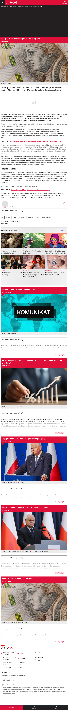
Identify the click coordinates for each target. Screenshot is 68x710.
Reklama (22, 668)
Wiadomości (13, 6)
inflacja (8, 217)
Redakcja (22, 662)
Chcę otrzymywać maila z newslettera (14, 685)
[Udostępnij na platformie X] (22, 211)
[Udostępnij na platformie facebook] (19, 211)
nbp (15, 217)
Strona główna (4, 6)
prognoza (21, 217)
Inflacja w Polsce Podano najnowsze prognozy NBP (30, 6)
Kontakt (22, 665)
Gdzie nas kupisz (7, 662)
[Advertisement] (34, 22)
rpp (38, 217)
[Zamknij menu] (2, 2)
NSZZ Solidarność (64, 2)
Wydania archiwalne (8, 665)
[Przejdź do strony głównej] (11, 2)
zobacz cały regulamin (9, 693)
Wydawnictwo (23, 658)
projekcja (30, 217)
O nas (21, 653)
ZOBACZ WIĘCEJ (46, 217)
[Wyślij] (65, 680)
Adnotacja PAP (7, 668)
